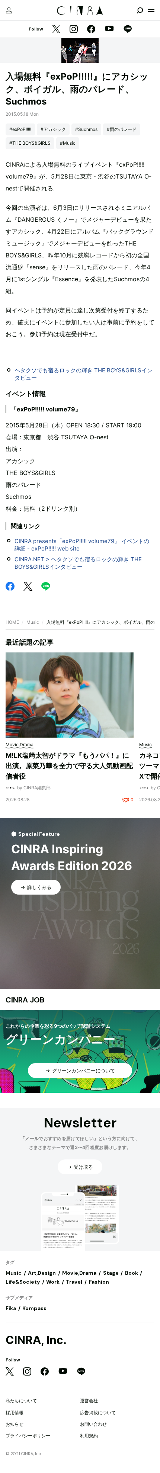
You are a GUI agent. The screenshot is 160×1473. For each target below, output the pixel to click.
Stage (111, 1272)
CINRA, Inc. (36, 1340)
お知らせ (14, 1424)
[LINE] (128, 29)
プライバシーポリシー (28, 1435)
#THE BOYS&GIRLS (30, 143)
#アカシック (53, 129)
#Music (68, 143)
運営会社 (89, 1400)
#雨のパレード (122, 129)
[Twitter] (56, 29)
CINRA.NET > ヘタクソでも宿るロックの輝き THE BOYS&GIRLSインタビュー (78, 563)
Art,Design (42, 1272)
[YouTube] (109, 29)
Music (32, 622)
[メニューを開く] (151, 10)
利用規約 (89, 1435)
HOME (12, 622)
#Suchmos (86, 129)
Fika (11, 1308)
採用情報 (14, 1412)
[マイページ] (9, 10)
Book (131, 1272)
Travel (74, 1281)
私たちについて (21, 1400)
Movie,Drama (79, 1272)
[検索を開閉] (139, 10)
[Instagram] (74, 29)
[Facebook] (91, 29)
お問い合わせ (93, 1424)
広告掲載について (98, 1412)
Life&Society (23, 1281)
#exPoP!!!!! (20, 129)
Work (53, 1281)
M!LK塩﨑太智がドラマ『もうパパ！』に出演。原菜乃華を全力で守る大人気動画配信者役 (69, 765)
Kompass (34, 1308)
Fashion (99, 1281)
